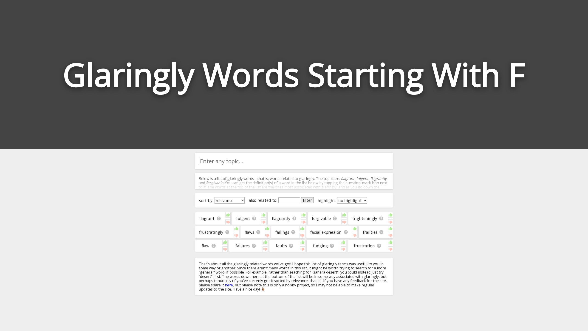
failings (282, 232)
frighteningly (365, 218)
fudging (320, 245)
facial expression (326, 232)
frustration (364, 245)
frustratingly (211, 232)
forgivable (321, 218)
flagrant (207, 218)
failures (243, 245)
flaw (205, 245)
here (229, 285)
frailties (370, 232)
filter (307, 200)
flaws (249, 232)
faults (281, 245)
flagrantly (281, 218)
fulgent (243, 218)
